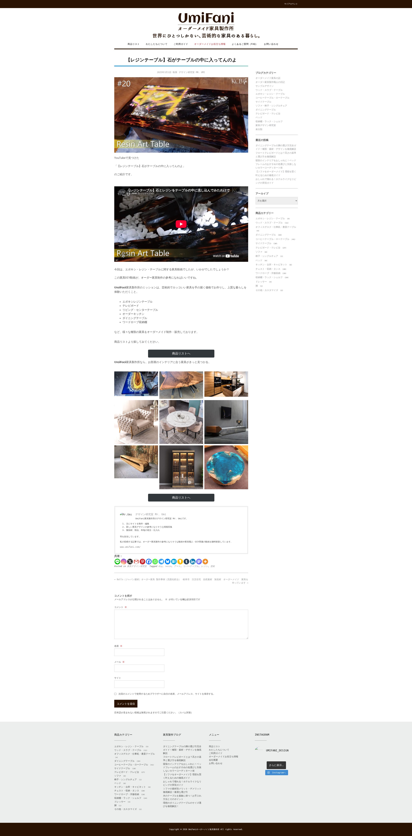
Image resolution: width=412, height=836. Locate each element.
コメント (120, 607)
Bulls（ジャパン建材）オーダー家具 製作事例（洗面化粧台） (147, 579)
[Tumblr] (186, 561)
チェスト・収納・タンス (268, 269)
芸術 (213, 566)
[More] (205, 561)
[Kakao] (180, 561)
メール (119, 662)
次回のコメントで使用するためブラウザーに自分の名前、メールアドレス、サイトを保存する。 (166, 694)
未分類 (259, 129)
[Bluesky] (167, 561)
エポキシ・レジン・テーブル (270, 94)
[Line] (117, 561)
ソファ (259, 252)
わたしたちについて (157, 44)
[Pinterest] (142, 561)
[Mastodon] (199, 561)
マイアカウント (291, 4)
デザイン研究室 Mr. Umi (192, 72)
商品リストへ (181, 353)
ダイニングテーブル (266, 109)
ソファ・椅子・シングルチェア (271, 105)
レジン (204, 566)
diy (160, 566)
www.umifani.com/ (130, 547)
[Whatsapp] (155, 561)
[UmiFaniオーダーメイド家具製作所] (206, 25)
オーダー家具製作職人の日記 (270, 82)
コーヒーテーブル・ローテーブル (272, 97)
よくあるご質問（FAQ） (245, 44)
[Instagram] (123, 561)
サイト (117, 678)
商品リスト (134, 44)
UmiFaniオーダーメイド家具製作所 (203, 829)
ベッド (259, 117)
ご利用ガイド (181, 44)
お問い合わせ (271, 44)
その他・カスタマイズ (267, 290)
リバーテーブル (191, 566)
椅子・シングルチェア (267, 256)
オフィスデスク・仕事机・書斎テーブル (276, 227)
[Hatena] (174, 561)
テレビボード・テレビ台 (268, 113)
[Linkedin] (193, 561)
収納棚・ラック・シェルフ (269, 121)
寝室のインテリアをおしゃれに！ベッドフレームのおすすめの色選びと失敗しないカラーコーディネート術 (276, 164)
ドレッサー (261, 281)
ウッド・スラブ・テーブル (269, 90)
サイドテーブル (263, 101)
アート (177, 566)
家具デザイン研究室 (137, 566)
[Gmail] (136, 561)
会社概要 (213, 760)
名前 (118, 646)
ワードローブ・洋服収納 (268, 273)
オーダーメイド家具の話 (268, 78)
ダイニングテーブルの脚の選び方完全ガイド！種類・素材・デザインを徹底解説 (182, 749)
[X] (130, 561)
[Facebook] (149, 561)
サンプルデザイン (265, 86)
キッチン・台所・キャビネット (271, 264)
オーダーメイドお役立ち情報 (210, 44)
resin (168, 566)
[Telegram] (161, 561)
